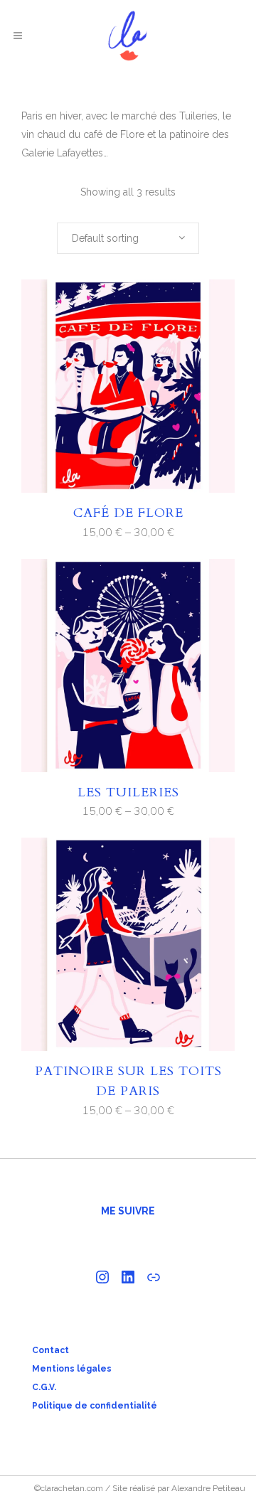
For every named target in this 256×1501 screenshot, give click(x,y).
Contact (50, 1350)
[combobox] (128, 238)
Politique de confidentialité (94, 1406)
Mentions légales (72, 1369)
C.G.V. (44, 1387)
